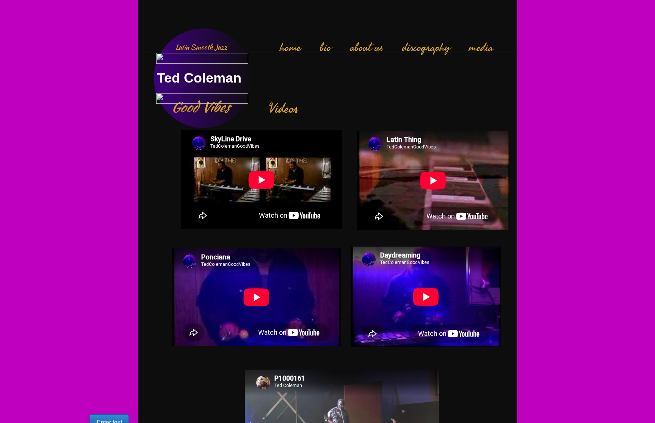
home (290, 47)
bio (325, 47)
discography (426, 47)
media (481, 47)
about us (366, 47)
